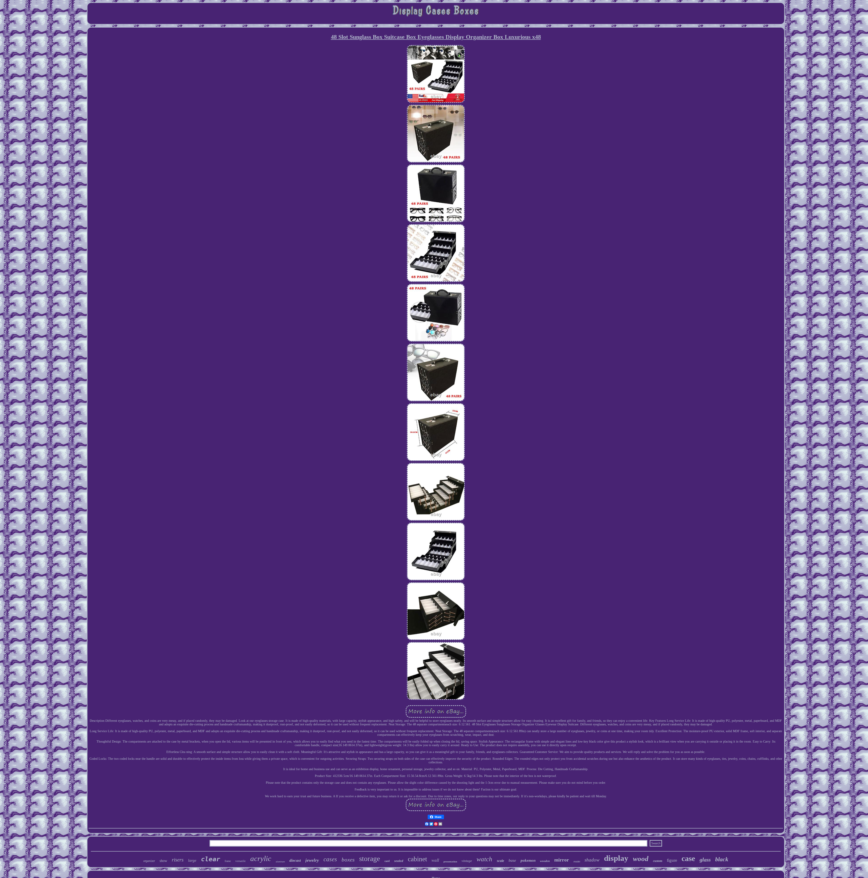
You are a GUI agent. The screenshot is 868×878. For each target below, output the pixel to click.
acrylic (260, 858)
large (192, 860)
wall (435, 860)
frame (228, 861)
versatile (240, 861)
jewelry (312, 860)
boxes (348, 860)
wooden (545, 861)
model (576, 861)
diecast (295, 860)
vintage (467, 861)
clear (210, 859)
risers (178, 860)
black (721, 859)
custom (657, 861)
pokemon (528, 860)
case (688, 858)
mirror (561, 860)
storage (369, 858)
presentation (450, 861)
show (163, 861)
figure (672, 860)
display (616, 858)
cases (330, 859)
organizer (149, 861)
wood (641, 859)
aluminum (280, 861)
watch (484, 859)
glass (705, 860)
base (512, 860)
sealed (398, 861)
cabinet (417, 859)
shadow (592, 860)
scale (500, 861)
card (387, 861)
